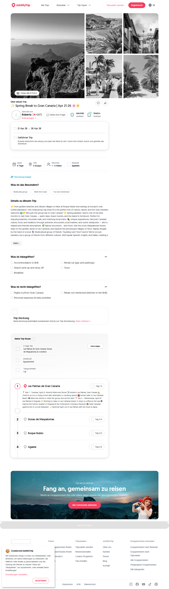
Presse (106, 556)
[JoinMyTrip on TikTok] (149, 584)
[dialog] (28, 566)
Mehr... (16, 243)
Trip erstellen (81, 561)
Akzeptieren (40, 580)
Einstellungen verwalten (16, 574)
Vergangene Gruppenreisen (143, 564)
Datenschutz (90, 584)
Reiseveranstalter (83, 551)
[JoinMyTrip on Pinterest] (156, 584)
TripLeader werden (115, 5)
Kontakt (106, 565)
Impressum (67, 584)
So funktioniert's (55, 556)
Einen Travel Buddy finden (60, 551)
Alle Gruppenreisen (139, 560)
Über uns (107, 547)
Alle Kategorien (137, 569)
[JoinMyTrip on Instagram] (130, 584)
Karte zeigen (95, 346)
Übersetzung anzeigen (22, 177)
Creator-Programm (84, 556)
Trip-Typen (82, 5)
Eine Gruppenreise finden (60, 547)
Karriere (106, 551)
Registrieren (137, 5)
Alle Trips (45, 5)
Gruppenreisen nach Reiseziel (144, 547)
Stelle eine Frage (57, 114)
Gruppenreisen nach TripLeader (139, 553)
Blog (105, 561)
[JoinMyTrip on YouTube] (143, 584)
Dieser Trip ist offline (84, 525)
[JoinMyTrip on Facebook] (137, 584)
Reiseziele (61, 5)
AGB (78, 584)
